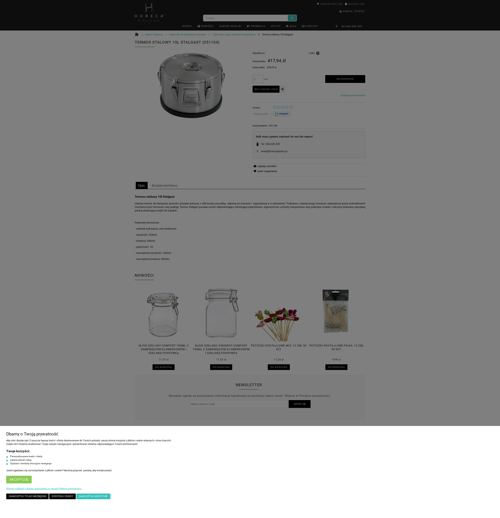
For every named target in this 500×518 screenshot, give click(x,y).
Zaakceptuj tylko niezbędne (27, 496)
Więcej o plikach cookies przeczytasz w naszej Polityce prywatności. (44, 488)
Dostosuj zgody (62, 496)
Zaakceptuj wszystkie (93, 496)
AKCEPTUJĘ (19, 479)
